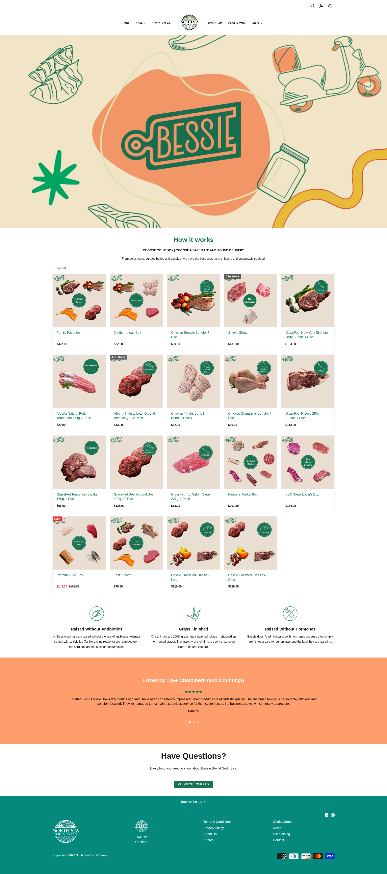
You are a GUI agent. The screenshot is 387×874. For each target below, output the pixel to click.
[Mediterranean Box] (136, 300)
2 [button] (193, 722)
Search (208, 840)
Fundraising (281, 834)
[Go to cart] (330, 5)
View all (60, 268)
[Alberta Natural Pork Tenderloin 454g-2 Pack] (79, 381)
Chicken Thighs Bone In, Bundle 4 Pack (188, 416)
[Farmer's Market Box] (250, 462)
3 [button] (198, 722)
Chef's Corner (283, 821)
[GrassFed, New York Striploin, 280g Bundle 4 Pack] (307, 300)
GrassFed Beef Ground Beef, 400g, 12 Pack (134, 497)
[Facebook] (326, 815)
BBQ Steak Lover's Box (302, 494)
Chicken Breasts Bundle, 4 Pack (190, 335)
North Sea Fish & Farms (91, 855)
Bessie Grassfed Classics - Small (247, 577)
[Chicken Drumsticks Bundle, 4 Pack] (250, 381)
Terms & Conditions (217, 821)
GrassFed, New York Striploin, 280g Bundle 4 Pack (307, 335)
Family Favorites (68, 332)
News (277, 828)
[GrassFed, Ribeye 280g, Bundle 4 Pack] (307, 381)
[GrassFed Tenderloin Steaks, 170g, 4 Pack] (79, 462)
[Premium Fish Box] (79, 543)
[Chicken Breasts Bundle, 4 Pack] (193, 300)
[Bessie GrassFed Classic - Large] (193, 543)
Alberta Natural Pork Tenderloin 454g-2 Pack (74, 416)
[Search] (312, 5)
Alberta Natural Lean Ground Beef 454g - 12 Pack (134, 416)
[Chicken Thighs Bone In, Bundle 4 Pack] (193, 381)
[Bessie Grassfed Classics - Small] (250, 543)
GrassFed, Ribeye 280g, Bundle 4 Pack (302, 416)
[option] (193, 701)
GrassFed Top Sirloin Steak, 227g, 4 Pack (191, 497)
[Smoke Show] (250, 300)
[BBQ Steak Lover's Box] (307, 462)
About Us (210, 834)
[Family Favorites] (79, 300)
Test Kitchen (122, 575)
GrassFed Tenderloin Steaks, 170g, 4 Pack (77, 497)
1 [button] (189, 722)
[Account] (321, 5)
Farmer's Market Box (243, 494)
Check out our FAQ (193, 784)
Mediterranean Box (127, 332)
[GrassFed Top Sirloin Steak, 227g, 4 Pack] (193, 462)
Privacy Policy (213, 828)
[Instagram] (333, 815)
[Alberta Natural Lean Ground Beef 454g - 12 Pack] (136, 381)
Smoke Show (237, 332)
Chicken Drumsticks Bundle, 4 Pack (249, 416)
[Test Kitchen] (136, 543)
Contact (278, 840)
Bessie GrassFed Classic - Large (190, 577)
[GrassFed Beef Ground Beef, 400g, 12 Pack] (136, 462)
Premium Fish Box (70, 575)
